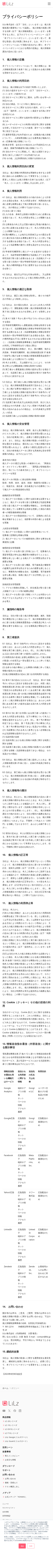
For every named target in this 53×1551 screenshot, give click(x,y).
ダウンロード (8, 1466)
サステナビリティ (8, 1508)
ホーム (5, 1388)
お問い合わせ (8, 1474)
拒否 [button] (30, 1546)
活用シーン (7, 1447)
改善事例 (6, 1451)
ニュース (5, 1504)
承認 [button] (22, 1546)
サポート (6, 1470)
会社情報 (5, 1512)
